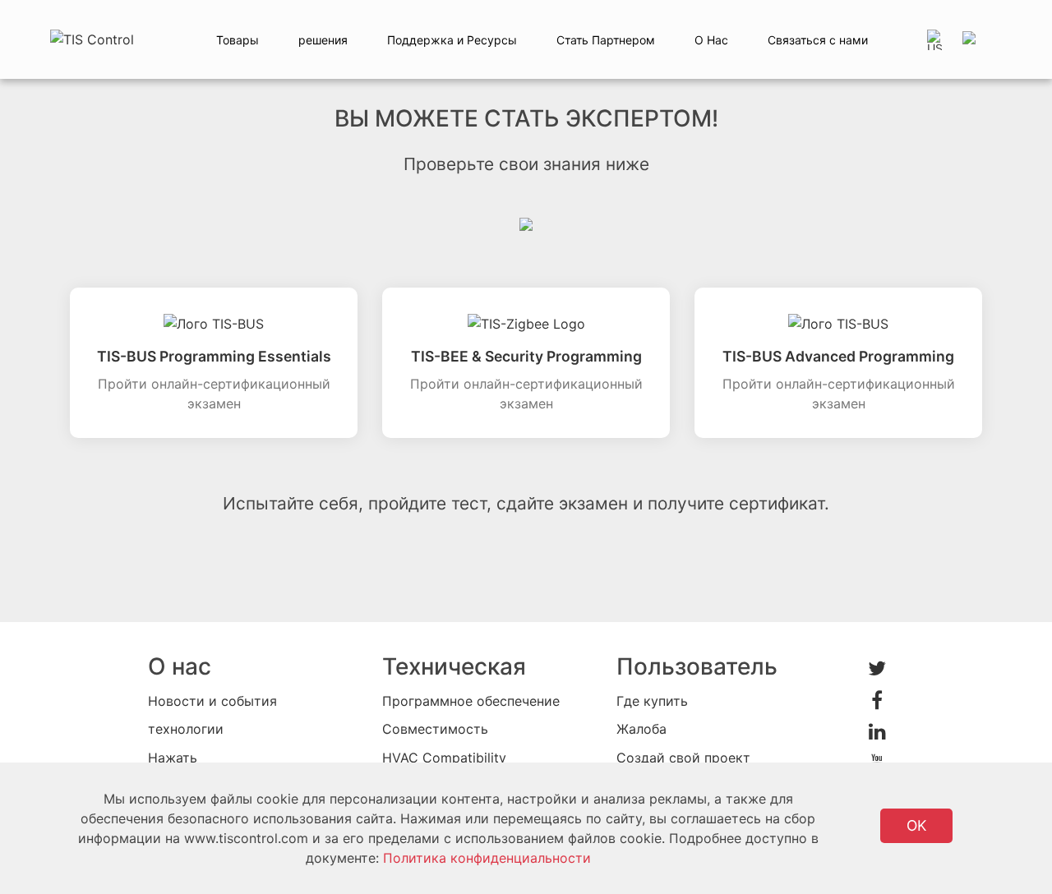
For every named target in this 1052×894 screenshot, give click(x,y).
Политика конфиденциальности (487, 858)
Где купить (652, 701)
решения (323, 40)
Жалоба (641, 729)
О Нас (711, 40)
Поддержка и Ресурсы (452, 40)
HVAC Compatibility (444, 757)
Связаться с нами (818, 40)
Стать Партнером (605, 40)
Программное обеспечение (471, 701)
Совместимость (435, 729)
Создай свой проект (683, 757)
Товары (237, 40)
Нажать (172, 757)
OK (916, 825)
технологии (186, 729)
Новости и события (212, 701)
